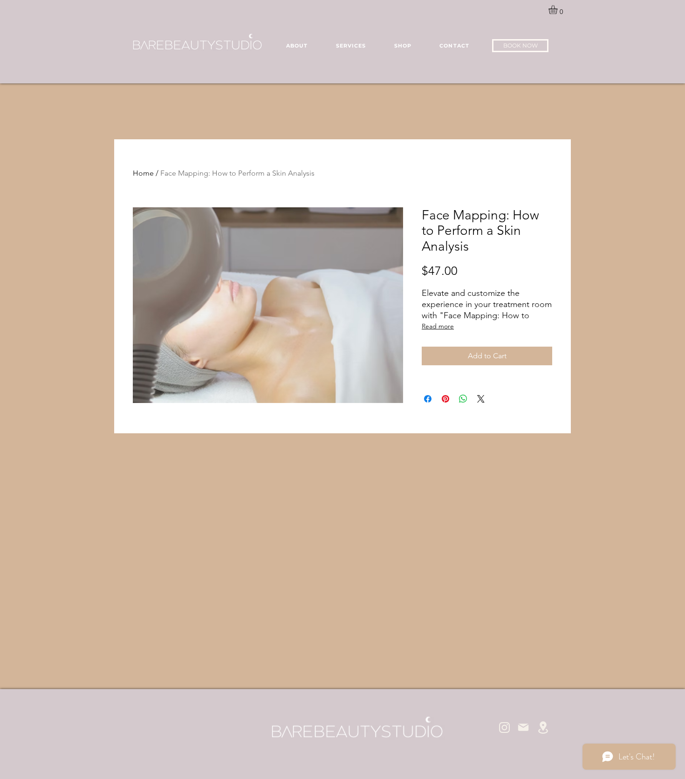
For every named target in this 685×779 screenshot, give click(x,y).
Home (143, 173)
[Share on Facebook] (427, 398)
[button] (558, 9)
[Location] (543, 727)
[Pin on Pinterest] (445, 398)
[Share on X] (480, 398)
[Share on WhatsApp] (463, 398)
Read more (438, 326)
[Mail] (523, 727)
